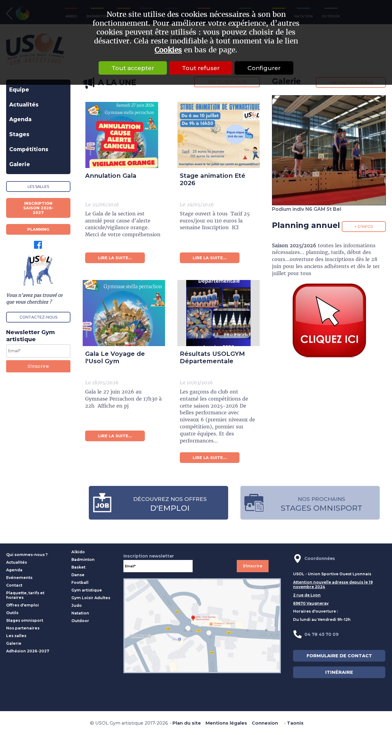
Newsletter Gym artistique (30, 336)
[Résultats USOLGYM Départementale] (213, 309)
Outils (12, 612)
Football (80, 582)
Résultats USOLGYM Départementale (212, 357)
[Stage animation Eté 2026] (213, 131)
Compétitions (28, 149)
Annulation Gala (110, 175)
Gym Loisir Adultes (90, 597)
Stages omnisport (24, 620)
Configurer (264, 68)
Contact (14, 585)
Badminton (83, 559)
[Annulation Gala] (119, 131)
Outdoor (80, 620)
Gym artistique (86, 590)
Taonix (295, 723)
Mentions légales (226, 723)
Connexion (265, 723)
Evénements (19, 577)
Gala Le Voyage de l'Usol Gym (115, 357)
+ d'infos (364, 226)
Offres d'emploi (22, 605)
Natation (80, 613)
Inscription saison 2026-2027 (38, 208)
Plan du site (186, 723)
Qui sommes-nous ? (27, 554)
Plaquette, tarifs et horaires (25, 595)
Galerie (19, 164)
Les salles (38, 186)
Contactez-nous (38, 317)
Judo (76, 605)
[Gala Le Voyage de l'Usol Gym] (119, 309)
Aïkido (78, 552)
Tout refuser (201, 68)
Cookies (168, 50)
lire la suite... (115, 258)
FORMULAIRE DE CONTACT (339, 656)
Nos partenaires (23, 628)
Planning (38, 229)
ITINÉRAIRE (339, 672)
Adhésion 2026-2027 (27, 651)
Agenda (20, 119)
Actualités (24, 104)
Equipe (19, 89)
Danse (78, 575)
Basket (78, 567)
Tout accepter (132, 68)
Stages (19, 134)
